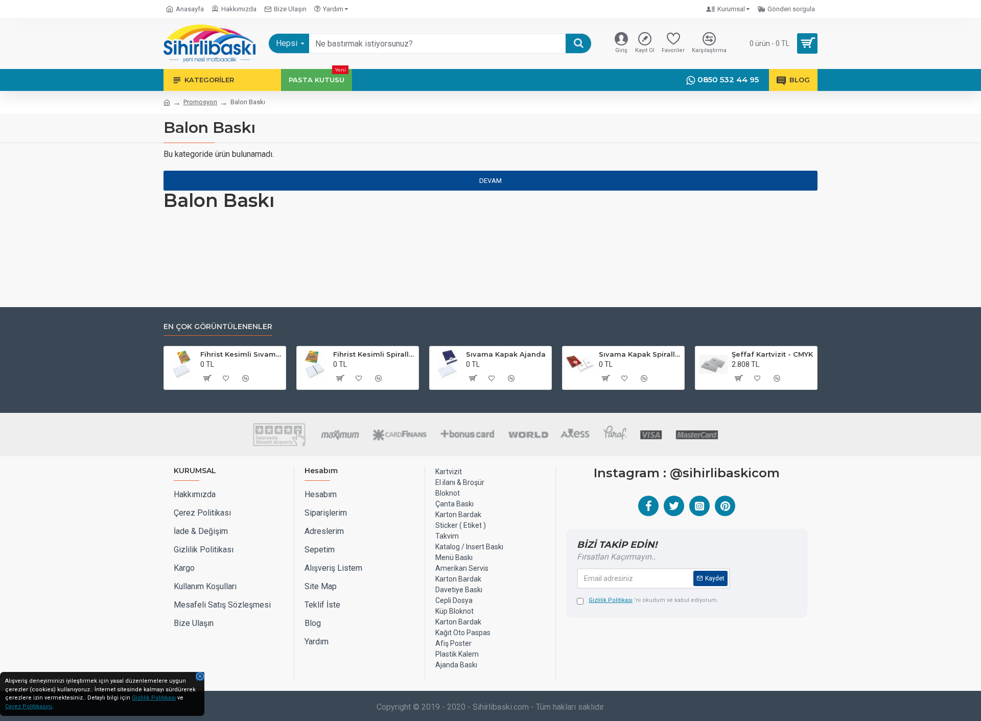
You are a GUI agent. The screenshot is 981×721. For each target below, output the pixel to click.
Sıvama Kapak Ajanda (506, 354)
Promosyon (200, 102)
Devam (490, 180)
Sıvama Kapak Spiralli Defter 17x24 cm (640, 354)
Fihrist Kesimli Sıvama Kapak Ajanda (241, 354)
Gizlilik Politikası (154, 697)
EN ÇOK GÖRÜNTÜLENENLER (218, 326)
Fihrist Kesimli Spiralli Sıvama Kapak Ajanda (374, 354)
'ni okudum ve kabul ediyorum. (653, 600)
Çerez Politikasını (28, 706)
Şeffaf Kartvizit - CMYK (772, 354)
